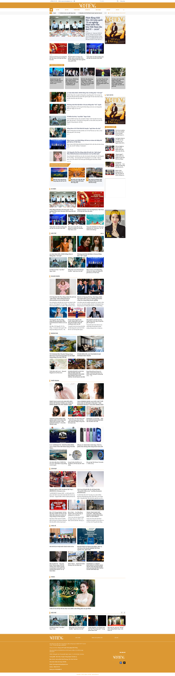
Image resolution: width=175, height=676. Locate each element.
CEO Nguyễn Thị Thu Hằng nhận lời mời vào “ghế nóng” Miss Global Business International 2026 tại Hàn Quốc (84, 153)
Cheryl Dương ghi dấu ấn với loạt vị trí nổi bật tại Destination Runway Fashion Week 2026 (97, 629)
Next (101, 176)
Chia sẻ (69, 54)
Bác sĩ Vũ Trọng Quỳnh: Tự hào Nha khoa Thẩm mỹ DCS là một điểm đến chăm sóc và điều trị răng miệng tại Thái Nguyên (58, 514)
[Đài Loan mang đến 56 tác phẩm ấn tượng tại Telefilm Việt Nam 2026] (76, 219)
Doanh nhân (69, 161)
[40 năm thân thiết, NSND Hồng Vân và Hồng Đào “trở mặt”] (58, 97)
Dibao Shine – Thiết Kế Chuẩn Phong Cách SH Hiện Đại (76, 564)
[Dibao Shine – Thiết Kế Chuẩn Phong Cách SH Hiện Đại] (76, 556)
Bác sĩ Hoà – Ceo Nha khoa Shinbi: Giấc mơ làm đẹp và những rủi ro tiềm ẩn (75, 514)
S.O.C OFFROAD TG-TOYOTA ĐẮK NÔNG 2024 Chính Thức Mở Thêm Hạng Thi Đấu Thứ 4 (62, 446)
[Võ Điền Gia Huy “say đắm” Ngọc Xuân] (58, 121)
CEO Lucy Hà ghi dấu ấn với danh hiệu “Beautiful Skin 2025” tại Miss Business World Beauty (89, 491)
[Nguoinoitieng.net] (87, 5)
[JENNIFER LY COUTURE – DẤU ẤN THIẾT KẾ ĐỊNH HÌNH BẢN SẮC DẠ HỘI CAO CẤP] (95, 411)
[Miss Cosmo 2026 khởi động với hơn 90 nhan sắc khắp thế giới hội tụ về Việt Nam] (58, 144)
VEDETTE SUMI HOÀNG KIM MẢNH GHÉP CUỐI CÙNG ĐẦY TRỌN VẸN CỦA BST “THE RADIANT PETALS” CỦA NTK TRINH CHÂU (58, 421)
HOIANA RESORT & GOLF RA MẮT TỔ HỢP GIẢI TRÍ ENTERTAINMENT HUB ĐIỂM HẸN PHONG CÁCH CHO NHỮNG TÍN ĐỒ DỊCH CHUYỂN (76, 374)
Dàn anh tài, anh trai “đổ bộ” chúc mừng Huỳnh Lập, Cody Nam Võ (58, 629)
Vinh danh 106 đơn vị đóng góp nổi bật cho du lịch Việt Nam (95, 57)
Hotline (8, 5)
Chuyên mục (169, 5)
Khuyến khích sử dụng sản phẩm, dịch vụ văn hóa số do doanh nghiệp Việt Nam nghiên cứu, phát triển (76, 59)
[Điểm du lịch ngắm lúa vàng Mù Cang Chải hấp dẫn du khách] (94, 173)
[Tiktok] (124, 663)
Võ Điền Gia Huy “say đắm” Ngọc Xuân (78, 116)
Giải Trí (68, 100)
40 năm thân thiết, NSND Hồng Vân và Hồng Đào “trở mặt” (85, 93)
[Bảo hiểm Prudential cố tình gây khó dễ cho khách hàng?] (115, 30)
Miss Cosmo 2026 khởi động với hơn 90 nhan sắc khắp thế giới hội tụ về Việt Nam (88, 13)
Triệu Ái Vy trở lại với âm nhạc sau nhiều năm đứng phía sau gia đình (70, 608)
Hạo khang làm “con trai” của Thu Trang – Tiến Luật (116, 628)
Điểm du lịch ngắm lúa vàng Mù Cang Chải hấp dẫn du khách (95, 181)
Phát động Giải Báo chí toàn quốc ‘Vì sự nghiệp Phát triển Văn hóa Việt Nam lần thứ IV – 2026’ (94, 23)
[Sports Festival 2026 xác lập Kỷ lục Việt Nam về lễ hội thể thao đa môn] (58, 48)
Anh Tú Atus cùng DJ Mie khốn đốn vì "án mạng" (77, 628)
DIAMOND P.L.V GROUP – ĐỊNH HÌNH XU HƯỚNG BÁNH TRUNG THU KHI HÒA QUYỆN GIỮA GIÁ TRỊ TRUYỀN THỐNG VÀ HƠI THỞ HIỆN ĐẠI (94, 566)
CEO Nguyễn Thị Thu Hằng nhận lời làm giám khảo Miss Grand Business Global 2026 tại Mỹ (58, 322)
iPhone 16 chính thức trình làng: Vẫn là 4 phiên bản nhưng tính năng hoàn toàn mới (90, 445)
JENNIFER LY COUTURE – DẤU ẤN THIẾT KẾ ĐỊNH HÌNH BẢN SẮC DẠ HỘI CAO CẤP (94, 420)
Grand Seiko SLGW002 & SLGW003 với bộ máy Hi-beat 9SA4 (76, 463)
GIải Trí (102, 233)
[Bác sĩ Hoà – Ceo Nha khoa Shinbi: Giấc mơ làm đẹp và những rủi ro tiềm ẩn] (76, 505)
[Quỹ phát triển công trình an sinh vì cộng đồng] (115, 224)
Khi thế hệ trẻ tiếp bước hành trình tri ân (62, 546)
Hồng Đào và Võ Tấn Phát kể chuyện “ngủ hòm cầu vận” (56, 13)
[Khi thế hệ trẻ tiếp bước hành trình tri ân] (63, 536)
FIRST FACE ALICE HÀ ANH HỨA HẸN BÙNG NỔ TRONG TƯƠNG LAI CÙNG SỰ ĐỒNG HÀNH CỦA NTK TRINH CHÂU (61, 403)
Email (4, 5)
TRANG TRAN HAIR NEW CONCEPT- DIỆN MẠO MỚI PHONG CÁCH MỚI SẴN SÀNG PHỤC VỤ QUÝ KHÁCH (94, 514)
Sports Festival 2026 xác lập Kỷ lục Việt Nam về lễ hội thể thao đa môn (58, 58)
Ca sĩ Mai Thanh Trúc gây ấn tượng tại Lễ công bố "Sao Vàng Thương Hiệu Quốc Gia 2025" (102, 81)
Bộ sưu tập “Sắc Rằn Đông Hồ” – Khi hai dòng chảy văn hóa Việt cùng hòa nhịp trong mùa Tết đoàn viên (76, 421)
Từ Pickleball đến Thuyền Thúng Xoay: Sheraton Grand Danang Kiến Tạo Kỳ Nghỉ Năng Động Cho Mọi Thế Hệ (62, 355)
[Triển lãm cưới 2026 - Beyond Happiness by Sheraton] (58, 364)
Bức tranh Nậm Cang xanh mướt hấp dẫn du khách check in (60, 181)
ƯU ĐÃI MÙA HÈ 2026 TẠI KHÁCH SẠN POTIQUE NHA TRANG (89, 354)
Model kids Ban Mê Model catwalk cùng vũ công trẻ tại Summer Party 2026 (56, 81)
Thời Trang (55, 380)
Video (53, 577)
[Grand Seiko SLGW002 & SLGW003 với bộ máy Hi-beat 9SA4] (76, 455)
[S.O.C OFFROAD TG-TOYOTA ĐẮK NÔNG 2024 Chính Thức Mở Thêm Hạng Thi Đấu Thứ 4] (63, 435)
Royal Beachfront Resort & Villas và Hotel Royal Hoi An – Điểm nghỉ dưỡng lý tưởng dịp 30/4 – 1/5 (94, 373)
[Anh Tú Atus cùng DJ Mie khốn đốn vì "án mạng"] (78, 620)
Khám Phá (54, 333)
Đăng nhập (122, 1)
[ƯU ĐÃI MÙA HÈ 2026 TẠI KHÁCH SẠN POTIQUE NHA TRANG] (90, 344)
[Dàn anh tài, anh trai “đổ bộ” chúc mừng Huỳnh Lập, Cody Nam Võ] (59, 620)
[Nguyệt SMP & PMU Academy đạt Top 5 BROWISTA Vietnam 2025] (63, 479)
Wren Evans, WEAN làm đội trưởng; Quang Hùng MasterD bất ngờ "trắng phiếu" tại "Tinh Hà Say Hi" (72, 81)
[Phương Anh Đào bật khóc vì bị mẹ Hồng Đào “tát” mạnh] (58, 109)
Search (117, 1)
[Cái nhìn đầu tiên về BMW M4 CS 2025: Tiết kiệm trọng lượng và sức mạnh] (58, 455)
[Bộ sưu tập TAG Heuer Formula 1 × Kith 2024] (95, 455)
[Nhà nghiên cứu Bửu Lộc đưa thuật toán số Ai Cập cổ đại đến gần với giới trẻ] (95, 312)
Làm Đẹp (54, 468)
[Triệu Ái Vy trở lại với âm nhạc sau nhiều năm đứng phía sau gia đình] (72, 593)
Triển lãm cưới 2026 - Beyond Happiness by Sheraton (58, 372)
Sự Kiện (87, 31)
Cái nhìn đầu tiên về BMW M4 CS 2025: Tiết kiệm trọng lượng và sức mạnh (58, 463)
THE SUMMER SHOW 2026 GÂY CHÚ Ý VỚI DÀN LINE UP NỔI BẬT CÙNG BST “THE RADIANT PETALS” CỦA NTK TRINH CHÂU (90, 403)
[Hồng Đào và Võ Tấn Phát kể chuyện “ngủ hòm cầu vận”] (58, 133)
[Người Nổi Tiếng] (106, 658)
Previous (52, 176)
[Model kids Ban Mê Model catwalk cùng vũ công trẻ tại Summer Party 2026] (57, 72)
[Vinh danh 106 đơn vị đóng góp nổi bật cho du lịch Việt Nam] (95, 48)
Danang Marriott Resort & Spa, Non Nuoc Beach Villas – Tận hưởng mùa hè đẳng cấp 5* (78, 181)
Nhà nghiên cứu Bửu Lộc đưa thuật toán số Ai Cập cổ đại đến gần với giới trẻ (94, 321)
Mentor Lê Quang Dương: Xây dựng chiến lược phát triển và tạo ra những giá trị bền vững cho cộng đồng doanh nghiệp (89, 298)
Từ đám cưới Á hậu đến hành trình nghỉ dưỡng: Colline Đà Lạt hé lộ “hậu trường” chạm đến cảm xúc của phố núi (118, 82)
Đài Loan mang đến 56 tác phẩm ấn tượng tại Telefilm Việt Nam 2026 (75, 228)
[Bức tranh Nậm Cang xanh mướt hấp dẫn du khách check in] (59, 173)
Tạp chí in (109, 95)
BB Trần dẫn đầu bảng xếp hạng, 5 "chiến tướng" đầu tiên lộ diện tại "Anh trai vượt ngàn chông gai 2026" (87, 81)
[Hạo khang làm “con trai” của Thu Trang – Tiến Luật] (117, 620)
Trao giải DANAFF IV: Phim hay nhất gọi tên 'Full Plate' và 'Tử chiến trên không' (95, 228)
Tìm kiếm (157, 5)
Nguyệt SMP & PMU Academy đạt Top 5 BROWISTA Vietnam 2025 (61, 490)
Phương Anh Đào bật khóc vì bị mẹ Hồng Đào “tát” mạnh (84, 104)
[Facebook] (121, 663)
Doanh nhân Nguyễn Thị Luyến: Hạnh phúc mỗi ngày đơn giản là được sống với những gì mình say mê (75, 322)
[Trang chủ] (51, 10)
